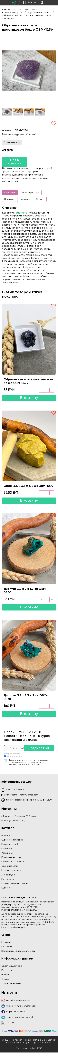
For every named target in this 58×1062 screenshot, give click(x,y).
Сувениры (6, 888)
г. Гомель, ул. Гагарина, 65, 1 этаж (18, 816)
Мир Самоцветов (15, 1012)
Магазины (6, 942)
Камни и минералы (11, 857)
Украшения (7, 853)
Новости (5, 975)
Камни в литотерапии (12, 862)
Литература (8, 875)
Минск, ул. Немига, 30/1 (13, 821)
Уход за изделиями (11, 983)
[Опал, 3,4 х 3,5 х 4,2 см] (29, 446)
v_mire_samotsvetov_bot (19, 1017)
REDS (39, 1048)
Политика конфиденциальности (18, 951)
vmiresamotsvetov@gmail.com (22, 795)
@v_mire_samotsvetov (18, 1000)
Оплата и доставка (11, 966)
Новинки (5, 835)
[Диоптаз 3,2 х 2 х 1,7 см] (29, 548)
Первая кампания (14, 756)
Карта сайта (8, 970)
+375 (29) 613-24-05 (16, 789)
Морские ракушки (11, 870)
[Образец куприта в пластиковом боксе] (29, 339)
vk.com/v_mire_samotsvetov (21, 1006)
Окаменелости (9, 866)
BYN (30, 2)
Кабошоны (7, 849)
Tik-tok (10, 1023)
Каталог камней (9, 844)
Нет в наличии (15, 161)
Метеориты (7, 879)
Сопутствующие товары (14, 883)
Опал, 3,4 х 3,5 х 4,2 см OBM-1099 (28, 486)
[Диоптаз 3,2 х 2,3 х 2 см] (29, 655)
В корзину (29, 398)
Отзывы (5, 979)
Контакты (6, 947)
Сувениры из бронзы (12, 840)
